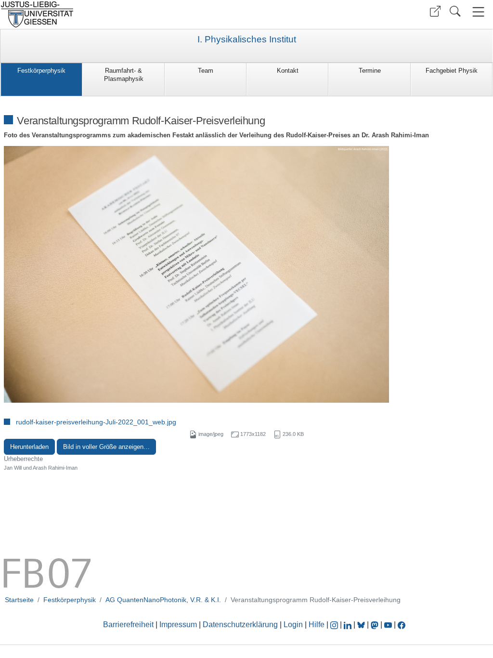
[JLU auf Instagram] (335, 624)
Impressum (178, 624)
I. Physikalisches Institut (246, 39)
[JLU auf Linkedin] (348, 624)
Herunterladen (29, 446)
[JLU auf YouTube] (388, 624)
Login (294, 624)
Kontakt (287, 70)
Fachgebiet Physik (452, 70)
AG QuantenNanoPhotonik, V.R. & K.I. (163, 600)
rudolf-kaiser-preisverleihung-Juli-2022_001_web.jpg (96, 422)
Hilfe (316, 624)
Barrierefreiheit (128, 624)
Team (205, 70)
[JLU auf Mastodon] (375, 624)
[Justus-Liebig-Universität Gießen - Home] (122, 14)
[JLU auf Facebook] (401, 624)
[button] (435, 11)
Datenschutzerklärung (240, 624)
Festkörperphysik (41, 70)
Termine (370, 70)
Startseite (19, 600)
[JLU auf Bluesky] (362, 624)
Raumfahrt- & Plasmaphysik (123, 74)
